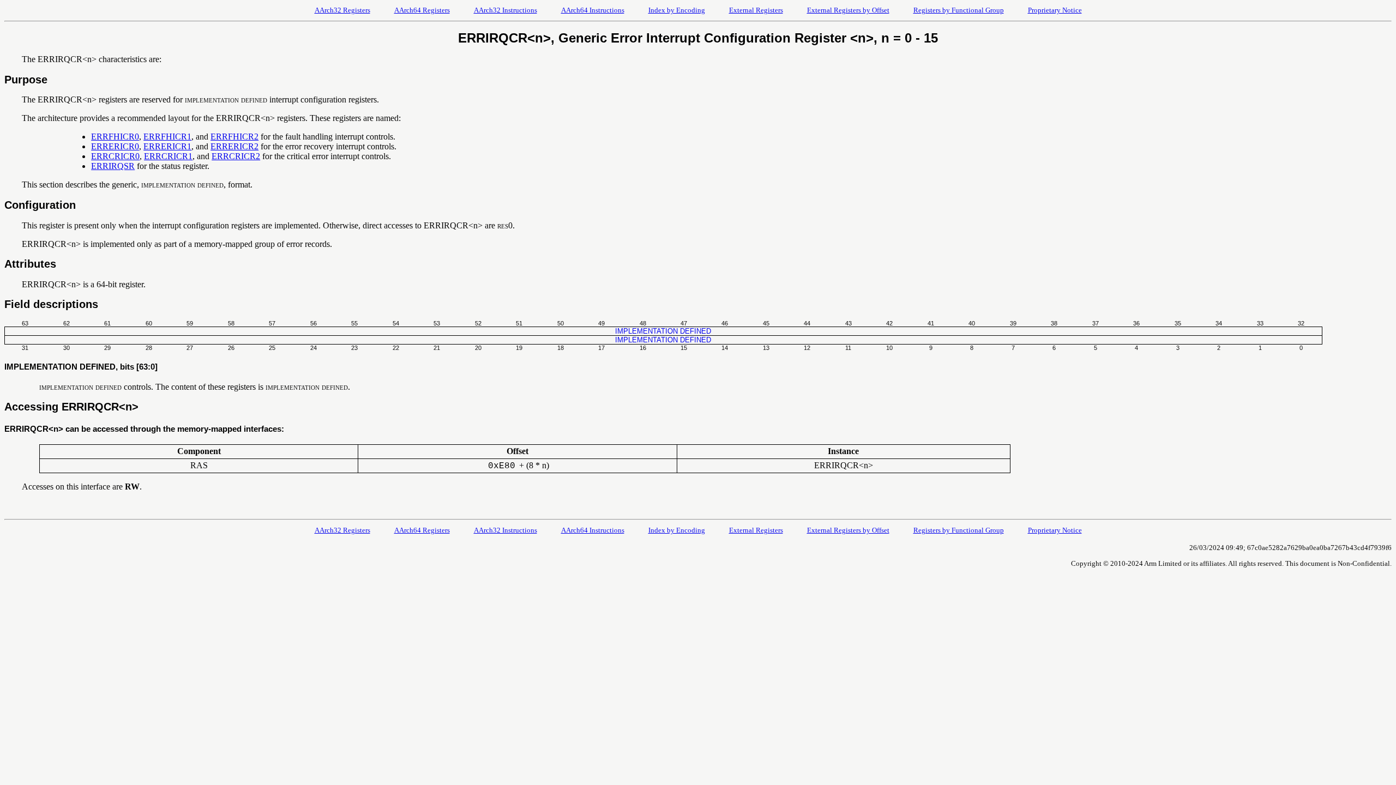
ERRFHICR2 (234, 136)
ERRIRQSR (113, 166)
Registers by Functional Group (958, 10)
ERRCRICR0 (115, 156)
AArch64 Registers (422, 10)
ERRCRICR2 (236, 156)
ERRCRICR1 (168, 156)
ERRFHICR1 (167, 136)
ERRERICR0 (115, 146)
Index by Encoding (676, 10)
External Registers (756, 10)
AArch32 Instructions (505, 10)
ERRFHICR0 (115, 136)
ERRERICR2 (234, 146)
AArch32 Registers (342, 10)
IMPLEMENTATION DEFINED (663, 331)
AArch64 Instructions (592, 10)
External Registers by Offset (848, 10)
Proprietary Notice (1055, 10)
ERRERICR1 (167, 146)
